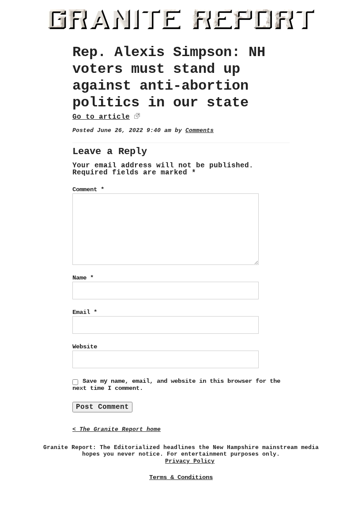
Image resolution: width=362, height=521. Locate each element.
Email (84, 312)
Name (83, 277)
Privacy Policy (190, 461)
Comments (199, 130)
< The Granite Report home (116, 429)
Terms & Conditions (181, 477)
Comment (88, 189)
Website (84, 346)
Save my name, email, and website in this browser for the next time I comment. (176, 385)
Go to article (101, 117)
